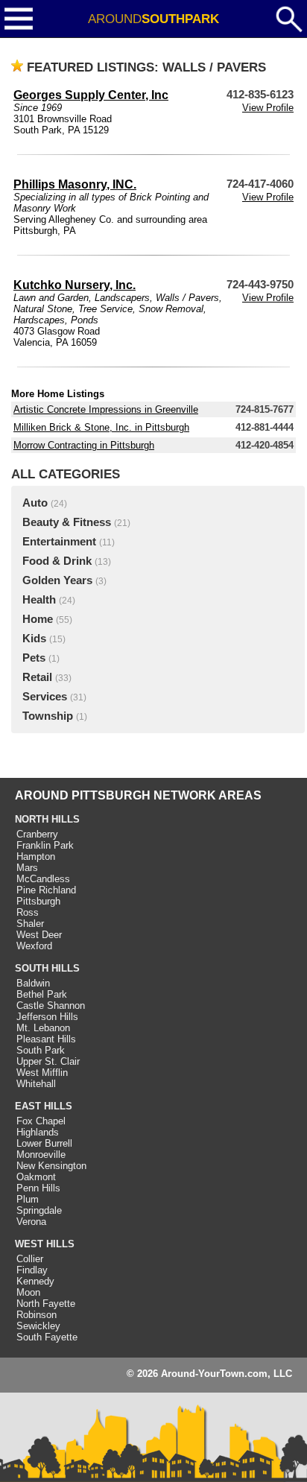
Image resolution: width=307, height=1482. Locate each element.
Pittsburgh (38, 901)
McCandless (43, 878)
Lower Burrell (44, 1143)
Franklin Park (45, 845)
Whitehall (36, 1083)
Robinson (36, 1314)
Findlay (32, 1270)
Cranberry (37, 834)
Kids (34, 639)
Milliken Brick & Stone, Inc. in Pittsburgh (101, 427)
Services (44, 697)
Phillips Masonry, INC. (74, 184)
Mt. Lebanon (43, 1027)
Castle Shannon (50, 1005)
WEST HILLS (45, 1244)
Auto (35, 503)
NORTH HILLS (47, 819)
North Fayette (45, 1303)
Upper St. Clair (48, 1061)
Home (37, 619)
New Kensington (51, 1165)
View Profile (268, 107)
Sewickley (38, 1325)
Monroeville (41, 1154)
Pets (33, 658)
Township (47, 716)
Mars (27, 867)
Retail (37, 677)
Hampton (35, 856)
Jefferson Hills (47, 1016)
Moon (28, 1292)
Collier (29, 1258)
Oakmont (36, 1176)
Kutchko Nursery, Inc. (74, 285)
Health (39, 600)
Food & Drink (57, 561)
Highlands (37, 1132)
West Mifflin (42, 1072)
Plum (27, 1199)
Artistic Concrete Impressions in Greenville (105, 409)
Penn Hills (38, 1188)
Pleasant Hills (46, 1039)
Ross (27, 912)
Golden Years (57, 580)
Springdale (39, 1210)
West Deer (39, 934)
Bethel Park (41, 994)
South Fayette (46, 1337)
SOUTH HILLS (47, 968)
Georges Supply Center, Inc (90, 95)
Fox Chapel (41, 1121)
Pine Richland (46, 890)
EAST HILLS (43, 1106)
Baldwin (33, 983)
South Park (40, 1050)
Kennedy (35, 1281)
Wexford (34, 945)
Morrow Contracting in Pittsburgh (83, 445)
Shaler (30, 923)
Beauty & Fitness (66, 522)
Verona (31, 1221)
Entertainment (59, 542)
